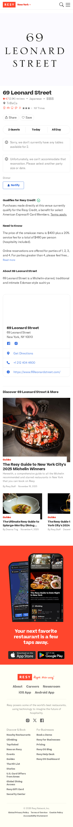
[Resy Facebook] (42, 720)
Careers (32, 686)
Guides (11, 759)
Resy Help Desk (45, 754)
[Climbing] (20, 107)
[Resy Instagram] (28, 720)
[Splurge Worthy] (12, 107)
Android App (44, 692)
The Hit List (13, 764)
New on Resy (14, 749)
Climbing (12, 739)
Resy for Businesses (48, 739)
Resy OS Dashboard (47, 759)
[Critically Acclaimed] (4, 107)
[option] (36, 49)
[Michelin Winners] (16, 107)
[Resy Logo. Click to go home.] (9, 4)
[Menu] (67, 4)
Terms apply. (59, 214)
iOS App (25, 692)
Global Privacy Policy (18, 812)
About (17, 686)
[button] (61, 4)
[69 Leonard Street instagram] (16, 343)
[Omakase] (8, 107)
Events (11, 754)
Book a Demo (44, 735)
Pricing (40, 744)
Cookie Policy (56, 812)
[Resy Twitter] (35, 720)
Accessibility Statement (35, 816)
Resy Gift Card (15, 789)
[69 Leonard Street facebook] (8, 343)
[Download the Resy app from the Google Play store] (51, 655)
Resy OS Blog (44, 749)
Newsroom (51, 686)
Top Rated (12, 744)
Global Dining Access (14, 783)
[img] (4, 103)
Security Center (16, 794)
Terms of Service (39, 812)
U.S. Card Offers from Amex (16, 775)
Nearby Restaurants (19, 735)
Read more (9, 259)
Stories (11, 769)
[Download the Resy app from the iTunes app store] (22, 655)
